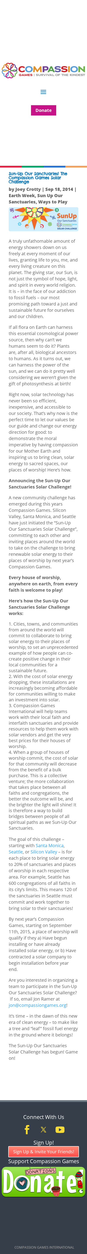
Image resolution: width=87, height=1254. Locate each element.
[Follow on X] (43, 1129)
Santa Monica (50, 845)
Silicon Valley (44, 852)
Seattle (16, 852)
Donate (43, 110)
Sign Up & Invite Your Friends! (43, 1152)
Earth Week (22, 195)
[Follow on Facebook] (27, 1130)
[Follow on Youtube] (60, 1130)
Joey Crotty (28, 189)
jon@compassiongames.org (37, 1005)
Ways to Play (52, 202)
